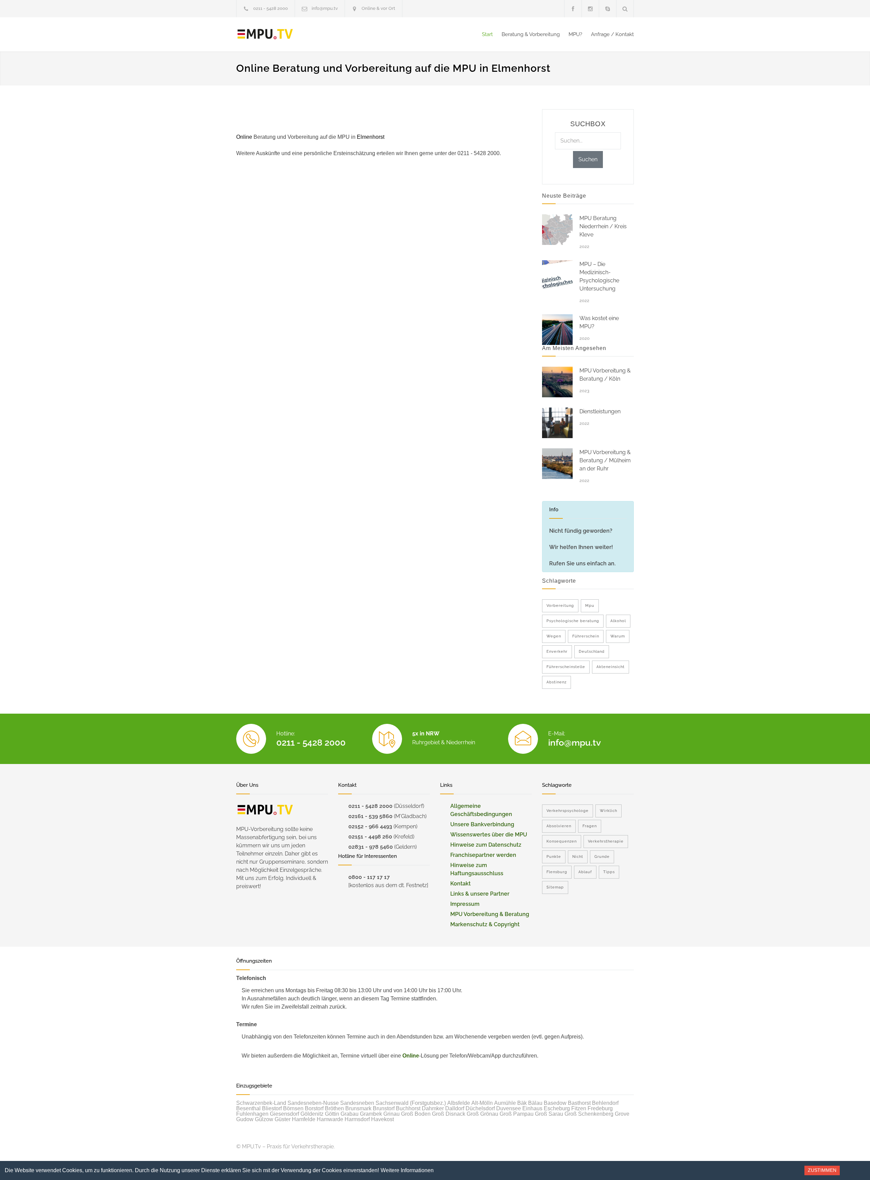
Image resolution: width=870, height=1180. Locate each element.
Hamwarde (330, 1119)
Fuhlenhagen (252, 1114)
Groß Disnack (448, 1114)
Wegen (553, 636)
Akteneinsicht (610, 667)
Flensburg (556, 872)
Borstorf (314, 1108)
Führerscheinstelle (565, 667)
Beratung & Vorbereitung (531, 34)
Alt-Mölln (482, 1103)
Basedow (555, 1103)
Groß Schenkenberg (588, 1114)
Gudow (245, 1119)
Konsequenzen (561, 841)
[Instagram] (590, 8)
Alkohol (618, 621)
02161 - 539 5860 (370, 816)
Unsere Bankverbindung (482, 824)
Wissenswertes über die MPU (488, 834)
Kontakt (460, 883)
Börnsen (293, 1108)
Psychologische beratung (572, 621)
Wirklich (608, 811)
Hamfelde (303, 1119)
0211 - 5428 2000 (270, 8)
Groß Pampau (517, 1114)
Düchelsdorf (480, 1108)
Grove (622, 1114)
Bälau (535, 1103)
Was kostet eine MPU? (599, 322)
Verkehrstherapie (606, 841)
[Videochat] (607, 8)
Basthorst (579, 1103)
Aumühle (505, 1103)
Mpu (589, 605)
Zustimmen (822, 1170)
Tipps (609, 872)
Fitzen (578, 1108)
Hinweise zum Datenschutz (485, 845)
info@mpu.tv (325, 8)
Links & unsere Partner (479, 894)
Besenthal (248, 1108)
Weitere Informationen (407, 1170)
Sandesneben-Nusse (313, 1103)
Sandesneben (357, 1103)
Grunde (602, 856)
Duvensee (508, 1108)
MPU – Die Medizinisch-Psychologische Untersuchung (599, 276)
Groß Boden (416, 1114)
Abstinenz (556, 682)
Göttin (332, 1114)
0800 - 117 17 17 (369, 877)
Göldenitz (312, 1114)
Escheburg (557, 1108)
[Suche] (625, 8)
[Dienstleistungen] (557, 423)
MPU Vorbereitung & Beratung (489, 914)
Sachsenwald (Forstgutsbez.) (411, 1103)
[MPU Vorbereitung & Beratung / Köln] (557, 382)
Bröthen (334, 1108)
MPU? (575, 34)
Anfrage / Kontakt (612, 34)
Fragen (589, 826)
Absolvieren (558, 826)
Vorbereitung (560, 605)
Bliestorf (272, 1108)
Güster (283, 1119)
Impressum (465, 904)
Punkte (553, 856)
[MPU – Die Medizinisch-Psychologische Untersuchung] (557, 275)
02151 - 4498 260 (370, 836)
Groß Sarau (549, 1114)
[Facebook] (572, 8)
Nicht (577, 856)
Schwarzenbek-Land (261, 1103)
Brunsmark (358, 1108)
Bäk (522, 1103)
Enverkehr (557, 651)
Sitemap (555, 887)
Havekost (382, 1119)
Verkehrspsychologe (567, 811)
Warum (617, 636)
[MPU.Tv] (299, 34)
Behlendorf (605, 1103)
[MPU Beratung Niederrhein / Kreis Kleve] (557, 229)
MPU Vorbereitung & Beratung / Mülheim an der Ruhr (605, 460)
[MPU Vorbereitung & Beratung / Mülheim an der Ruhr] (557, 463)
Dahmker (433, 1108)
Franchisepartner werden (483, 855)
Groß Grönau (482, 1114)
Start (487, 34)
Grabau (350, 1114)
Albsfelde (458, 1103)
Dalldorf (454, 1108)
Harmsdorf (357, 1119)
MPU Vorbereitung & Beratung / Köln (605, 374)
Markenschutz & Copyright (485, 924)
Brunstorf (384, 1108)
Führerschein (585, 636)
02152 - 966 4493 (370, 826)
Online (410, 1056)
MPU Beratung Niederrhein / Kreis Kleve (603, 226)
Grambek (371, 1114)
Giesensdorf (284, 1114)
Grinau (391, 1114)
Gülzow (264, 1119)
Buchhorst (408, 1108)
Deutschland (592, 651)
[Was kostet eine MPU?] (557, 329)
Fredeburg (600, 1108)
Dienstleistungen (600, 411)
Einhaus (532, 1108)
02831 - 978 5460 (370, 847)
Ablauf (585, 872)
